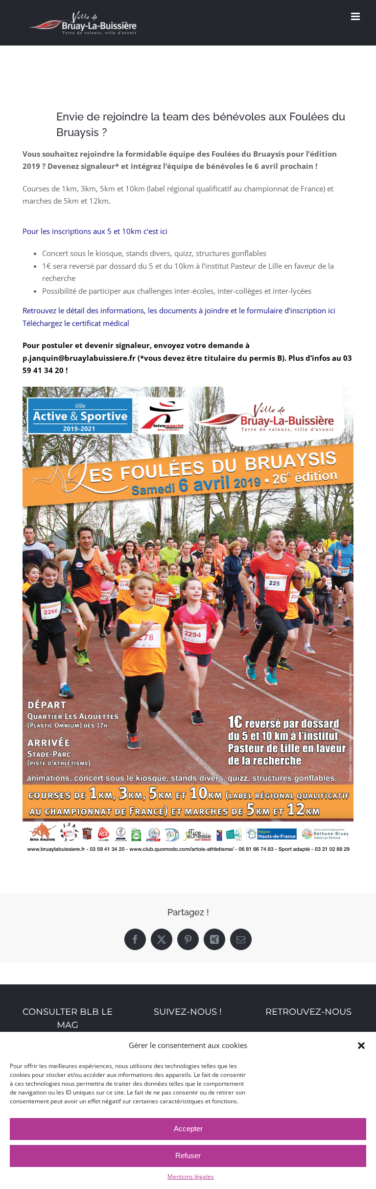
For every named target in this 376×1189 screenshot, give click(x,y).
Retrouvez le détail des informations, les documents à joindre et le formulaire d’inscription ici (179, 310)
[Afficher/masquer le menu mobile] (356, 16)
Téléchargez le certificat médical (76, 323)
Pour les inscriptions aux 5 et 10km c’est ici (95, 231)
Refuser (188, 1155)
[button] (361, 1045)
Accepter (188, 1128)
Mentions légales (190, 1176)
